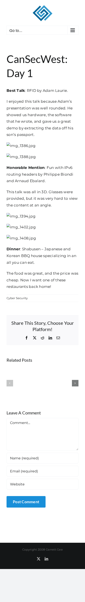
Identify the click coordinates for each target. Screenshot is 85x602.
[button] (10, 383)
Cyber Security (17, 298)
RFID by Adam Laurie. (47, 90)
